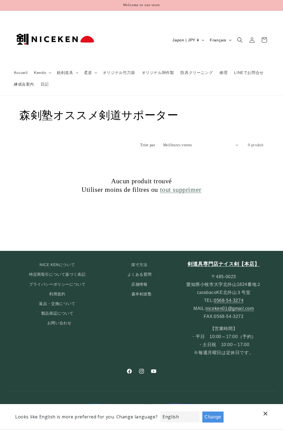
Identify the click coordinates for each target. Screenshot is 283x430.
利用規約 (57, 294)
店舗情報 (139, 284)
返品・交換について (57, 303)
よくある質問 (139, 274)
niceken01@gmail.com (230, 308)
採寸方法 (139, 264)
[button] (42, 72)
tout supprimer (180, 189)
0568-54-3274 (228, 300)
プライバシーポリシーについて (57, 284)
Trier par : (149, 145)
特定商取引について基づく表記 (57, 274)
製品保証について (57, 313)
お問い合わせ (59, 323)
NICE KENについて (57, 264)
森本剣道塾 (142, 294)
